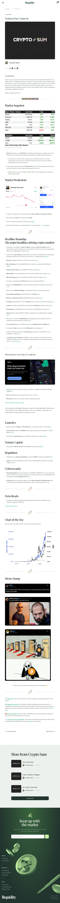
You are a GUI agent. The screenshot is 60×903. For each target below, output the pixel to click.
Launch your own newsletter (15, 719)
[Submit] (47, 836)
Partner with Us (6, 872)
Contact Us (5, 884)
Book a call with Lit (12, 713)
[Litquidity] (30, 2)
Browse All (30, 798)
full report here (16, 341)
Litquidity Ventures (13, 704)
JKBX (8, 389)
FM (51, 457)
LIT (42, 225)
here (47, 256)
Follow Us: (10, 698)
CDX (41, 446)
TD (39, 269)
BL (28, 251)
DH (41, 328)
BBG (8, 266)
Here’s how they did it (11, 506)
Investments (5, 870)
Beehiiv (30, 721)
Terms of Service (7, 887)
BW (50, 427)
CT (43, 281)
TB (45, 277)
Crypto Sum (16, 9)
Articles (7, 9)
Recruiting (5, 875)
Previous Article (11, 731)
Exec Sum (5, 858)
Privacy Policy (6, 889)
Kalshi (32, 221)
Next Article (49, 731)
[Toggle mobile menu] (3, 3)
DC (37, 260)
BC (8, 315)
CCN (44, 436)
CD (48, 290)
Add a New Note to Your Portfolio (14, 402)
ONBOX (56, 898)
